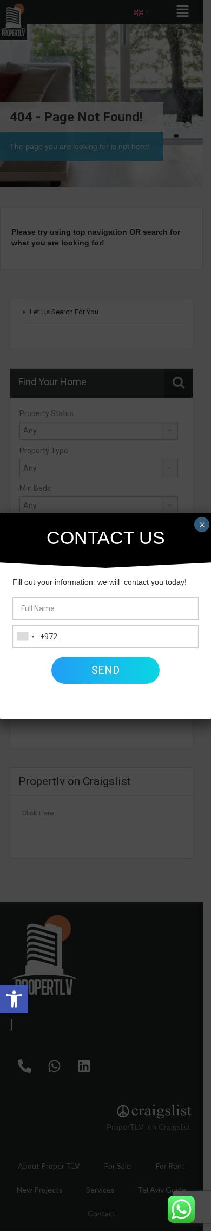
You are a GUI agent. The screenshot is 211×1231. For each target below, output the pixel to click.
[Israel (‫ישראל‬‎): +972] (25, 636)
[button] (14, 999)
